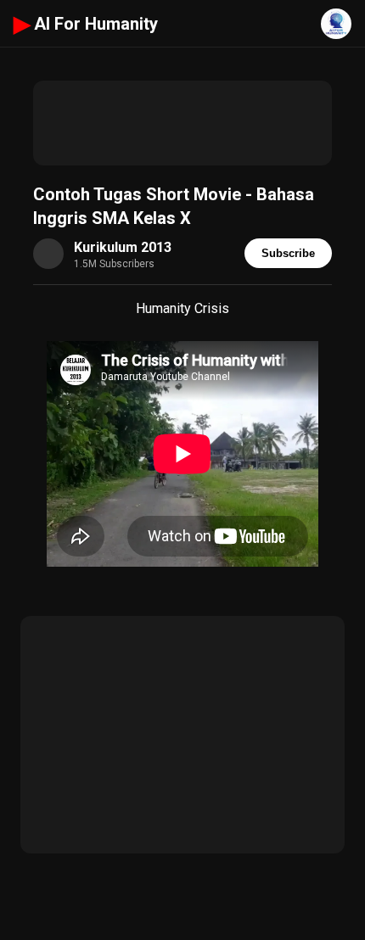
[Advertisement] (182, 123)
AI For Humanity (86, 23)
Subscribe (288, 253)
